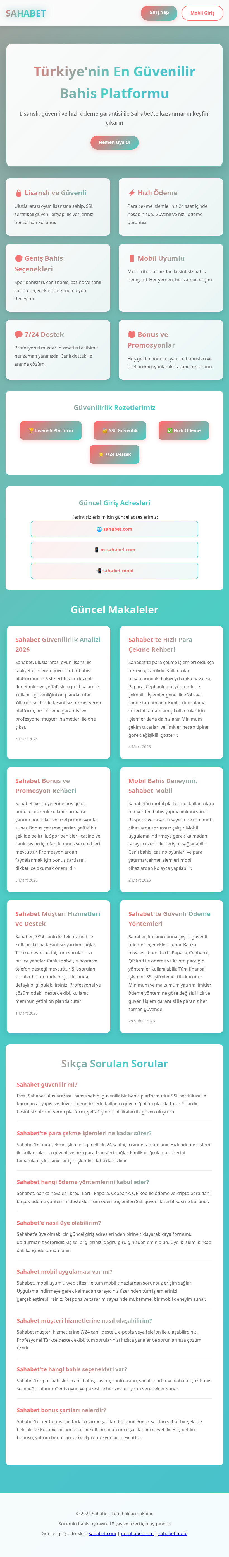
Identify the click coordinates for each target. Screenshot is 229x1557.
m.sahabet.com (137, 1533)
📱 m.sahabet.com (114, 550)
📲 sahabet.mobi (114, 571)
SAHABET (26, 13)
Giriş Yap (159, 12)
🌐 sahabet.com (114, 529)
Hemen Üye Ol (114, 142)
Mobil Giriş (202, 13)
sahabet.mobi (172, 1533)
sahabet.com (102, 1533)
